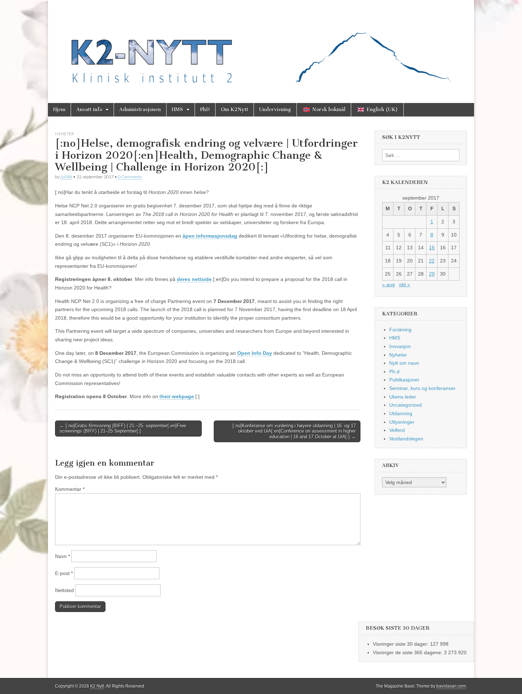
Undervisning (275, 110)
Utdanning (400, 413)
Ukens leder (402, 397)
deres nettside (194, 279)
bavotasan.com (451, 686)
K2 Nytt (97, 686)
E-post (64, 573)
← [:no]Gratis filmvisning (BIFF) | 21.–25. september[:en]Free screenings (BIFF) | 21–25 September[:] (123, 428)
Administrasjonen (140, 110)
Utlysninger (401, 422)
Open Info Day (254, 353)
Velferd (397, 430)
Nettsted (64, 590)
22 (432, 261)
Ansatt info (89, 110)
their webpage (176, 396)
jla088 (66, 176)
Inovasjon (400, 346)
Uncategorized (405, 405)
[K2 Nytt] (261, 46)
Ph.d (394, 371)
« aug (388, 284)
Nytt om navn (404, 363)
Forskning (400, 329)
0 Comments (130, 176)
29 (432, 274)
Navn (62, 556)
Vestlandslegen (406, 438)
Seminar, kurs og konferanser (422, 388)
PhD (205, 110)
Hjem (59, 110)
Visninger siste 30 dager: (401, 644)
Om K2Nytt (234, 110)
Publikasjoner (404, 380)
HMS (177, 110)
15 (432, 247)
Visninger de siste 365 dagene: (408, 652)
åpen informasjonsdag (210, 236)
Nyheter (64, 133)
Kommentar (70, 489)
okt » (404, 284)
